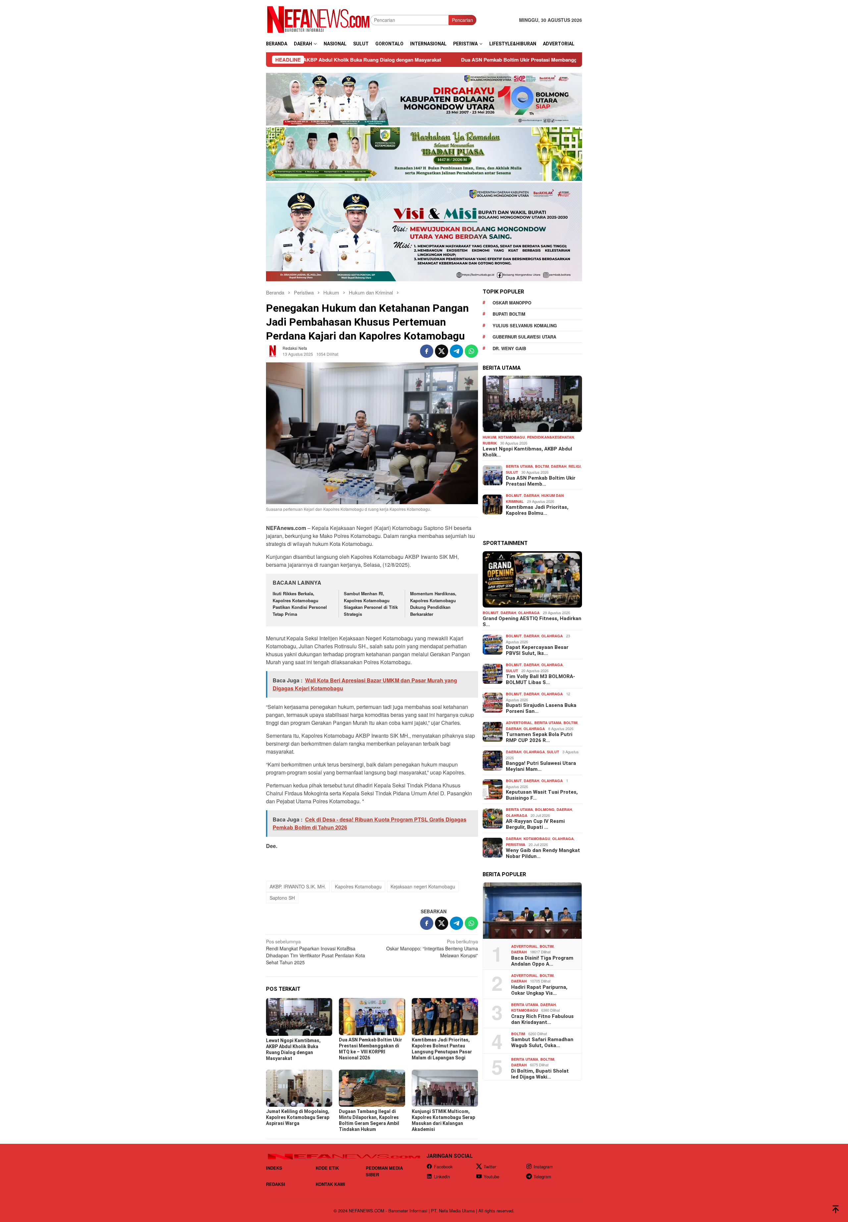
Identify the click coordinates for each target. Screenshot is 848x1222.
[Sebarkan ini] (426, 351)
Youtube (491, 1176)
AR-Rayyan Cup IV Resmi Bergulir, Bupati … (535, 824)
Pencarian (462, 20)
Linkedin (442, 1176)
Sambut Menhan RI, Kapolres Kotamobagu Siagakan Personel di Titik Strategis (371, 603)
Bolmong (545, 809)
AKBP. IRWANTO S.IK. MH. (298, 886)
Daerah (558, 466)
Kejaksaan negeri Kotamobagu (423, 886)
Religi (574, 466)
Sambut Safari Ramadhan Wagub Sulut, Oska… (542, 1042)
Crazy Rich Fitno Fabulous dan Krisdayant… (542, 1019)
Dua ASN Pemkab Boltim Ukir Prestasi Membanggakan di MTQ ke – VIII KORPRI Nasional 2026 (479, 60)
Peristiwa (515, 844)
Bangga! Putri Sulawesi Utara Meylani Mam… (541, 766)
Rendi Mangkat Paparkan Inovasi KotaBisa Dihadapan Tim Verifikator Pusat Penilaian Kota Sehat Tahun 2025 (315, 952)
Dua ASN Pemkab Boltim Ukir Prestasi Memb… (540, 481)
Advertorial (519, 722)
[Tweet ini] (441, 351)
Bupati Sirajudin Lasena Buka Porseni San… (541, 708)
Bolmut (514, 495)
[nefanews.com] (318, 19)
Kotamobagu (511, 437)
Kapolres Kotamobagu (358, 886)
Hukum (489, 437)
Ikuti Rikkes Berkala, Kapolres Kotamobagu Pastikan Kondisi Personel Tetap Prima (300, 603)
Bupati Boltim (509, 314)
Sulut (512, 472)
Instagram (543, 1166)
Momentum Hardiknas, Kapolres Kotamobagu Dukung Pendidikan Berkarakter (433, 603)
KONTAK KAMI (330, 1184)
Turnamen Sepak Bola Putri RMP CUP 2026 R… (539, 737)
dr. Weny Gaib (509, 348)
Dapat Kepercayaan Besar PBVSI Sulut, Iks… (537, 650)
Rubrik (490, 443)
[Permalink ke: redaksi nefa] (272, 350)
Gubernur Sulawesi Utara (524, 337)
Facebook (443, 1166)
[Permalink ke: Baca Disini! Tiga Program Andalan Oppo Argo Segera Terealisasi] (532, 910)
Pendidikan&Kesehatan (550, 437)
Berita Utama (519, 466)
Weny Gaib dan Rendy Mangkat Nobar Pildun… (543, 853)
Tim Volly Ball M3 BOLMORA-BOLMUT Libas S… (540, 679)
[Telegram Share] (456, 351)
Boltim (542, 466)
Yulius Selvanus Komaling (525, 325)
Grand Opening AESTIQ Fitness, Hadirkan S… (532, 621)
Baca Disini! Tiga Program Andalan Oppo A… (542, 961)
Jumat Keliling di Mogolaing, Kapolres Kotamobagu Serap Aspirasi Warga (297, 1117)
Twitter (490, 1166)
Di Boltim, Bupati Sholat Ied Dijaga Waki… (540, 1074)
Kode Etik (327, 1168)
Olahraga (529, 612)
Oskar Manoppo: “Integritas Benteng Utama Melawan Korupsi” (432, 948)
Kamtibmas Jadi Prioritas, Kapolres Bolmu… (537, 510)
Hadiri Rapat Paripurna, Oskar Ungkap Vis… (539, 990)
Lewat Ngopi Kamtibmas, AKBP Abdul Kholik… (527, 452)
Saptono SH (282, 897)
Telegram (542, 1176)
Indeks (274, 1168)
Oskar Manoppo (512, 302)
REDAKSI (275, 1184)
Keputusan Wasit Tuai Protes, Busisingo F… (542, 795)
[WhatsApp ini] (471, 351)
